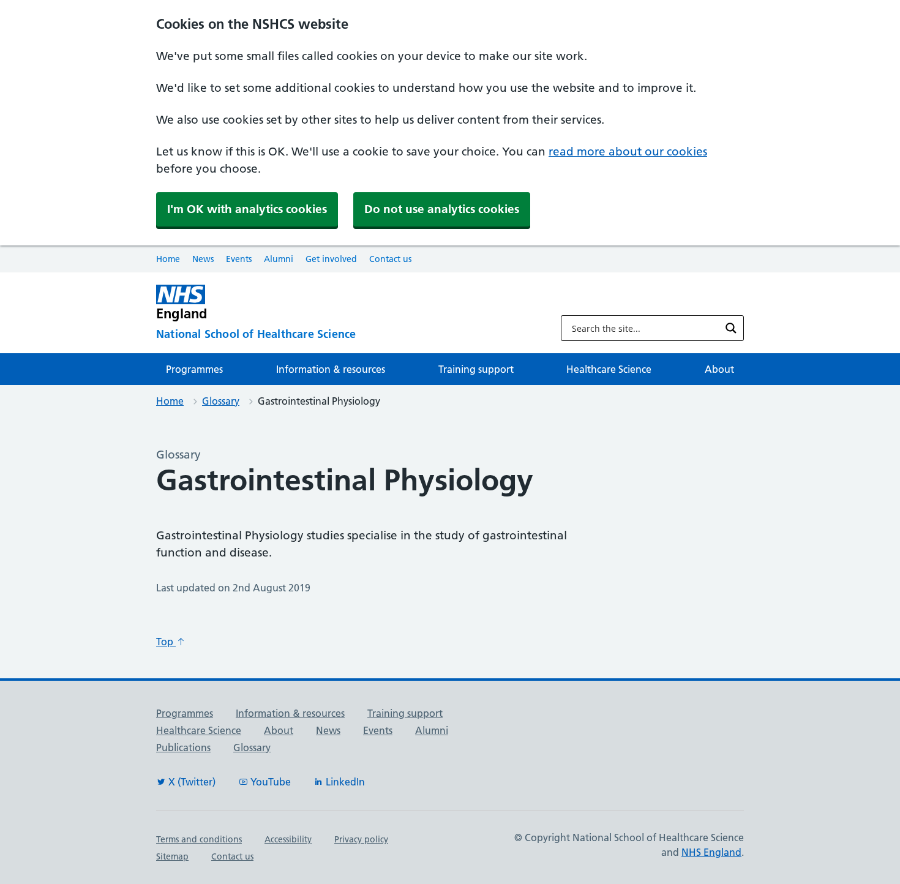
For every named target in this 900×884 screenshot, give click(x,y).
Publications (183, 747)
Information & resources (330, 369)
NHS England (711, 852)
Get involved (331, 258)
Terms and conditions (199, 839)
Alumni (278, 258)
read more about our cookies (628, 151)
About (719, 369)
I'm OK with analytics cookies (247, 209)
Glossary (220, 401)
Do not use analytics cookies (441, 209)
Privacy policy (361, 839)
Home (168, 258)
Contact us (390, 258)
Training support (476, 369)
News (203, 258)
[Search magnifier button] (731, 328)
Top (166, 641)
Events (239, 258)
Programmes (194, 369)
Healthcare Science (608, 369)
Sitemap (172, 856)
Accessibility (288, 839)
